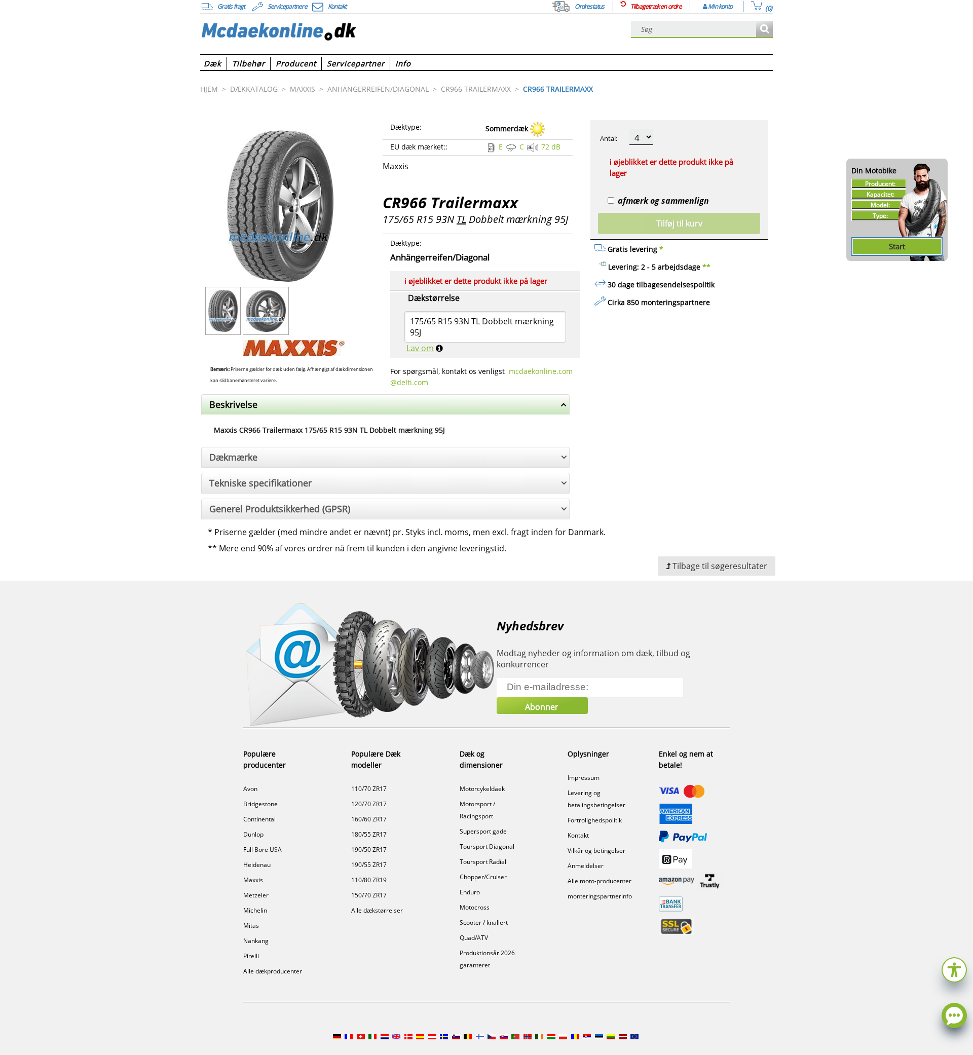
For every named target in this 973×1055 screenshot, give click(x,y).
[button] (954, 968)
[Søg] (764, 29)
